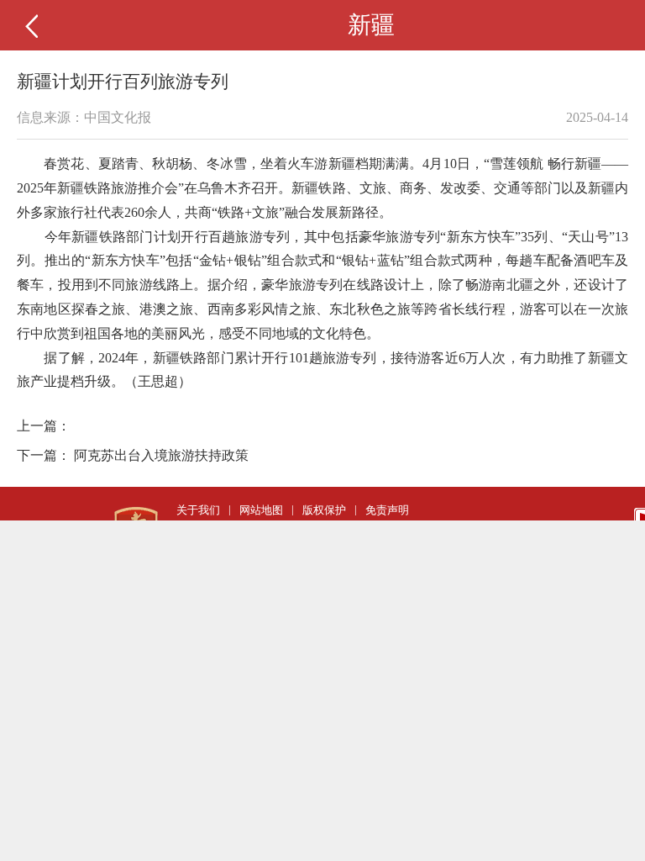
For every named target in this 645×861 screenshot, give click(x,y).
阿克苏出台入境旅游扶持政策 (161, 455)
